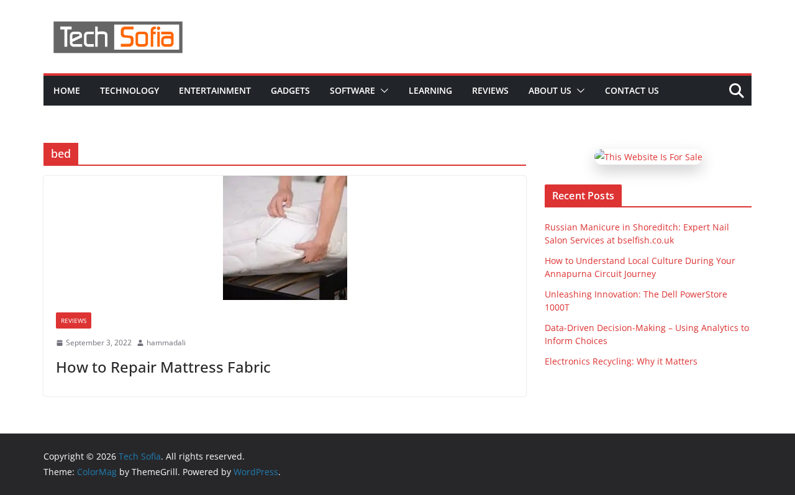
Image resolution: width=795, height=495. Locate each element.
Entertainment (215, 90)
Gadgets (290, 90)
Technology (129, 90)
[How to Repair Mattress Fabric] (284, 238)
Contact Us (632, 90)
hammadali (166, 342)
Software (352, 90)
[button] (382, 90)
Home (66, 90)
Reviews (490, 90)
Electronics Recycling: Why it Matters (621, 361)
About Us (550, 90)
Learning (430, 90)
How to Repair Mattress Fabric (163, 366)
